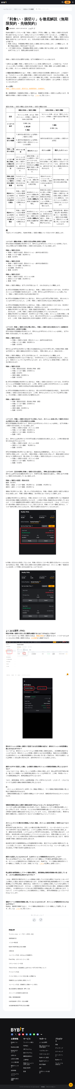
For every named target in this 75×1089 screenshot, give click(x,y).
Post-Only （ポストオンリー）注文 (19, 959)
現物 (56, 1044)
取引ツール (17, 9)
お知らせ (13, 1055)
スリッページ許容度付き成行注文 (18, 993)
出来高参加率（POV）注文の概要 (18, 1001)
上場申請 (25, 1059)
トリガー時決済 (13, 942)
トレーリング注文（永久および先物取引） (21, 955)
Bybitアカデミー (44, 1061)
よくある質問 (43, 1042)
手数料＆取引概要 (15, 1079)
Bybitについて (14, 1043)
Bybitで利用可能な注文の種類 (17, 946)
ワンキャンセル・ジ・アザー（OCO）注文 (21, 934)
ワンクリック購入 (28, 1042)
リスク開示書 (15, 1062)
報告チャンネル (15, 1066)
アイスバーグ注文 (14, 972)
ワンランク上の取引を (59, 1063)
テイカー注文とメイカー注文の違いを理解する (22, 976)
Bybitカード (58, 1059)
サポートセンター (44, 1054)
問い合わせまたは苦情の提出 (44, 1046)
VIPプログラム (27, 1049)
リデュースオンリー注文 (16, 963)
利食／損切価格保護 (14, 997)
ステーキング (59, 1051)
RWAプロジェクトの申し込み (28, 1063)
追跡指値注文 (13, 938)
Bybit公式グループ (14, 1051)
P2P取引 (25, 1046)
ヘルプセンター (7, 9)
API (40, 1068)
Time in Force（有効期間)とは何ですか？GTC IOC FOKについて (27, 967)
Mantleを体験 (15, 1047)
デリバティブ (59, 1048)
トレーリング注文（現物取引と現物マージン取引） (23, 984)
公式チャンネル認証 (44, 1072)
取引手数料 (42, 1064)
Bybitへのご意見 (44, 1057)
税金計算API (26, 1068)
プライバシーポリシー (50, 1086)
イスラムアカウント (15, 1074)
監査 (24, 1071)
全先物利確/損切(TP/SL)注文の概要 (19, 1005)
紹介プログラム (27, 1052)
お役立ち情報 (15, 1059)
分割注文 (11, 951)
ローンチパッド (59, 1055)
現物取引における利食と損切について (20, 980)
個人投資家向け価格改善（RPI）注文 (19, 988)
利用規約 (43, 1086)
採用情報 (13, 1070)
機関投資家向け (27, 1056)
